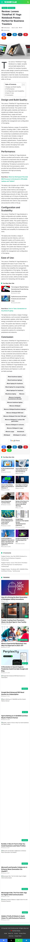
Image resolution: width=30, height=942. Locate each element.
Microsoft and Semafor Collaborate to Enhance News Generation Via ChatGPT (14, 869)
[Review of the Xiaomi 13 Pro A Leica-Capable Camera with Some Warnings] (22, 496)
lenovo (22, 394)
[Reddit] (3, 37)
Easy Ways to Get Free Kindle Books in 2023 (22, 485)
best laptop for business (15, 383)
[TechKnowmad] (10, 2)
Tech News (11, 8)
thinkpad (7, 435)
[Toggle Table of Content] (22, 84)
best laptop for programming (15, 387)
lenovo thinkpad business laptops (15, 409)
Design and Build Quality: (13, 87)
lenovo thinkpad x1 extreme (15, 424)
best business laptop (15, 376)
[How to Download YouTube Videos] (7, 496)
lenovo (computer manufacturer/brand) (15, 398)
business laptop (11, 394)
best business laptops (15, 380)
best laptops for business (15, 390)
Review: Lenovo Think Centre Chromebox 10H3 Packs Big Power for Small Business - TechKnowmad (14, 564)
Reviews (5, 8)
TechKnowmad (6, 27)
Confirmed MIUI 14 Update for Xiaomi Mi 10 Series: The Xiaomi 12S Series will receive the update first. (7, 541)
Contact (16, 933)
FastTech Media (16, 930)
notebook (21, 431)
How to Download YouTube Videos (6, 502)
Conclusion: (9, 95)
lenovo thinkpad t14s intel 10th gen (15, 416)
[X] (9, 34)
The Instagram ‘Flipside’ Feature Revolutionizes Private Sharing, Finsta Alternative (20, 289)
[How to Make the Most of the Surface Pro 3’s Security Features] (22, 463)
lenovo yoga (10, 431)
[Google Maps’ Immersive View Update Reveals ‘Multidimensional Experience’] (22, 514)
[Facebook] (3, 34)
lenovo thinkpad (15, 406)
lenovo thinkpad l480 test (15, 412)
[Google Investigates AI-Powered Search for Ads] (22, 533)
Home (5, 933)
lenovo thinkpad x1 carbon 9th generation (15, 420)
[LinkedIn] (14, 34)
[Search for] (28, 2)
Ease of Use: (10, 93)
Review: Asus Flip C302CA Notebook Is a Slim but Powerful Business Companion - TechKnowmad (14, 558)
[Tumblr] (20, 34)
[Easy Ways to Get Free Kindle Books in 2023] (22, 479)
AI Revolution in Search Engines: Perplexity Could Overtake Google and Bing (14, 669)
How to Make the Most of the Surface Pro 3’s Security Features (22, 470)
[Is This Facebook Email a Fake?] (7, 463)
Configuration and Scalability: (15, 91)
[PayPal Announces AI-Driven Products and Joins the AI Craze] (5, 298)
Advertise (11, 936)
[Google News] (15, 440)
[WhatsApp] (9, 450)
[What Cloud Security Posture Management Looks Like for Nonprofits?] (7, 514)
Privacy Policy (22, 933)
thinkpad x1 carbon (20, 435)
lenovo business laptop (15, 402)
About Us (10, 933)
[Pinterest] (25, 34)
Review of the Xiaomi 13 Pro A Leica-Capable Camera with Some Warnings (22, 503)
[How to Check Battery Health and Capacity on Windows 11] (7, 479)
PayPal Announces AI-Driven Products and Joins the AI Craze (19, 299)
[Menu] (2, 2)
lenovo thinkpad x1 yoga (15, 428)
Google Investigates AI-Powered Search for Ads (22, 540)
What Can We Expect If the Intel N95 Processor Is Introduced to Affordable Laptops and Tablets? (14, 179)
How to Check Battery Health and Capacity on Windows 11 (7, 486)
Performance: (10, 89)
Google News (18, 936)
